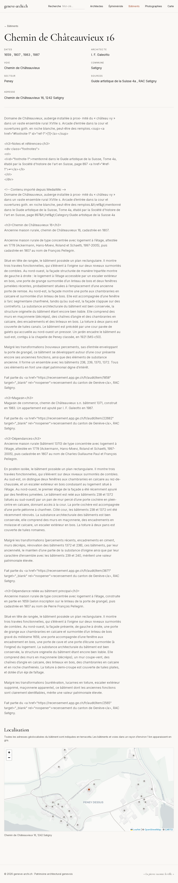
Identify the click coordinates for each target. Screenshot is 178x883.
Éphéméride (116, 6)
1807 (17, 54)
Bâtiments (134, 6)
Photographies (153, 6)
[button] (89, 789)
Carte (171, 6)
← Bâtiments (11, 26)
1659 (8, 54)
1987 (36, 54)
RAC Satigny (148, 81)
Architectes (96, 6)
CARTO (169, 829)
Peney (8, 81)
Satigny (96, 68)
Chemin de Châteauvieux (22, 68)
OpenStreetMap (153, 829)
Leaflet (136, 829)
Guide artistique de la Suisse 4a (114, 81)
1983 (27, 54)
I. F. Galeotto (100, 54)
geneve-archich (16, 6)
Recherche (54, 6)
